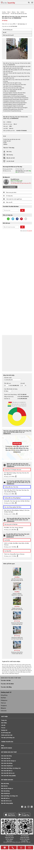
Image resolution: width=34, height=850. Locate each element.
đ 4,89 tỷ (17, 591)
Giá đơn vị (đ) (7, 377)
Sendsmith (29, 230)
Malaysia (3, 708)
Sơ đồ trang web (6, 732)
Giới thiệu (4, 722)
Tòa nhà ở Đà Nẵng (6, 687)
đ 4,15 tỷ (17, 606)
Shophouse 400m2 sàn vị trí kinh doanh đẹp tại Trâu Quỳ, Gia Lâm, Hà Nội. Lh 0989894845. (17, 639)
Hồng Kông (4, 695)
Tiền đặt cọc (7, 383)
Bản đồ (4, 32)
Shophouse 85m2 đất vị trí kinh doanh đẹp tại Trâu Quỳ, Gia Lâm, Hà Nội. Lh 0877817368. (17, 625)
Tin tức (3, 727)
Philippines (4, 700)
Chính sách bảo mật (6, 735)
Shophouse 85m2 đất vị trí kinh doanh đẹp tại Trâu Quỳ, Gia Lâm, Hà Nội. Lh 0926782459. (17, 654)
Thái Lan (3, 703)
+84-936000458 (11, 187)
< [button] (5, 48)
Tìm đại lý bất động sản (7, 737)
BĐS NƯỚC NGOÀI (6, 748)
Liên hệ (3, 725)
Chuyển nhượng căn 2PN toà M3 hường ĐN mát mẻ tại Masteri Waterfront (17, 610)
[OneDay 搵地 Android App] (24, 815)
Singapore (4, 705)
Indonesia (3, 710)
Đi (22, 210)
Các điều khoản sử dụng (10, 389)
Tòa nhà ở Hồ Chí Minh (7, 683)
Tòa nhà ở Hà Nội (6, 680)
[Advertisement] (17, 250)
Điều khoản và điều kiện (25, 842)
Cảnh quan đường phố (8, 35)
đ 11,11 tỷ (17, 621)
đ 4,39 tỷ (17, 577)
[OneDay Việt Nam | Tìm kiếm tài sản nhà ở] (8, 2)
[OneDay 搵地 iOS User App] (10, 815)
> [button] (28, 48)
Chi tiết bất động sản (7, 29)
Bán (5, 783)
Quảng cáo (4, 730)
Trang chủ (4, 720)
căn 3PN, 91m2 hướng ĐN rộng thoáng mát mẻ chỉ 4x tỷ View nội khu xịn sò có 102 (17, 581)
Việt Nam (3, 697)
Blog (2, 745)
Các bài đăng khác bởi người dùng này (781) (21, 183)
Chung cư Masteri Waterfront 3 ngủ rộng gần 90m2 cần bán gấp (17, 595)
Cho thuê (6, 756)
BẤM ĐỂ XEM (17, 443)
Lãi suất (22, 383)
